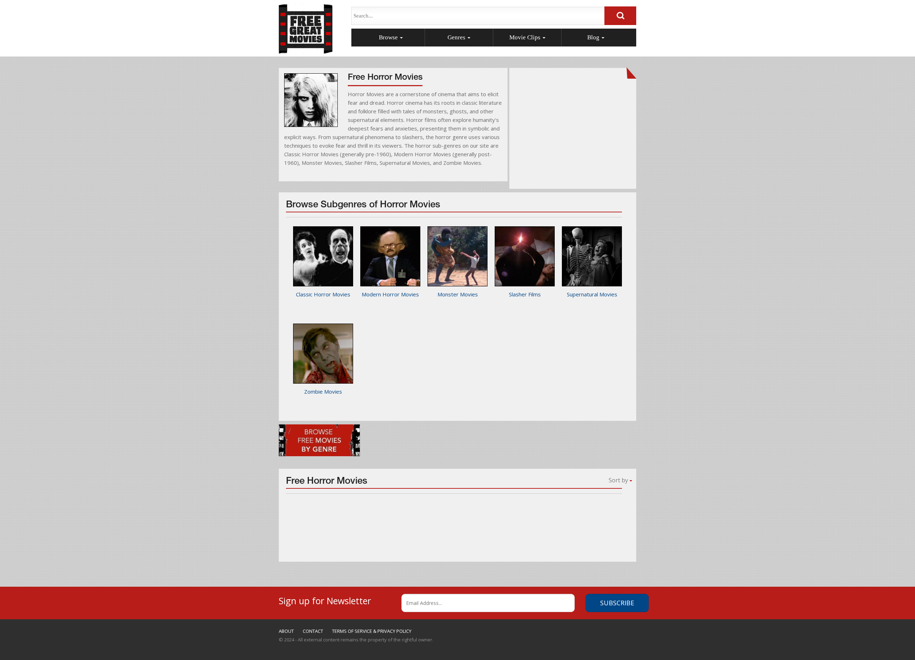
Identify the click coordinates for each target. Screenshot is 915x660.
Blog (594, 37)
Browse (389, 37)
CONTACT (313, 631)
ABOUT (286, 631)
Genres (457, 37)
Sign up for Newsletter (325, 600)
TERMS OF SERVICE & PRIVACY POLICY (371, 631)
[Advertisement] (573, 132)
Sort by (619, 480)
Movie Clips (525, 37)
